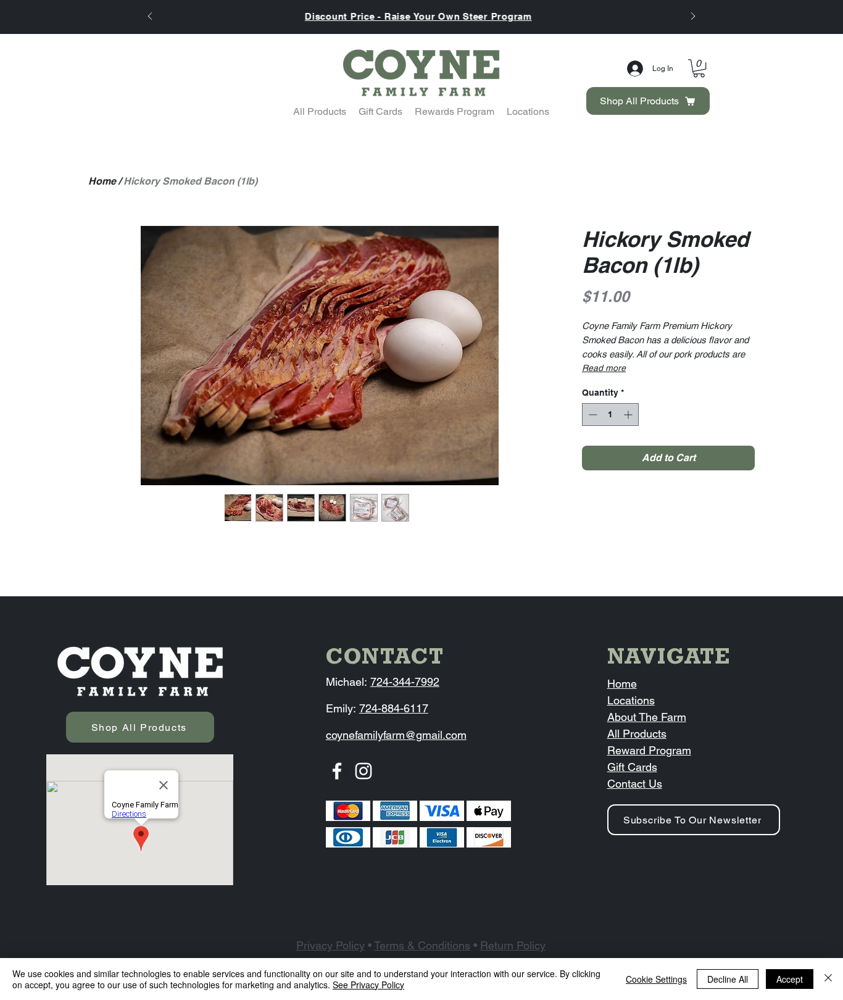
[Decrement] (591, 414)
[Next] (693, 17)
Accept (789, 979)
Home (102, 181)
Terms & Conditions (422, 945)
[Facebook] (337, 771)
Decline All (727, 979)
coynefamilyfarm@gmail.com (396, 734)
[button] (699, 68)
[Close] (828, 979)
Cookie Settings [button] (656, 979)
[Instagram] (363, 771)
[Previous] (150, 17)
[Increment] (629, 414)
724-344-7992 (404, 681)
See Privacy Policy (368, 984)
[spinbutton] (610, 414)
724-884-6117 (393, 708)
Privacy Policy (330, 945)
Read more (604, 368)
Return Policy (513, 945)
